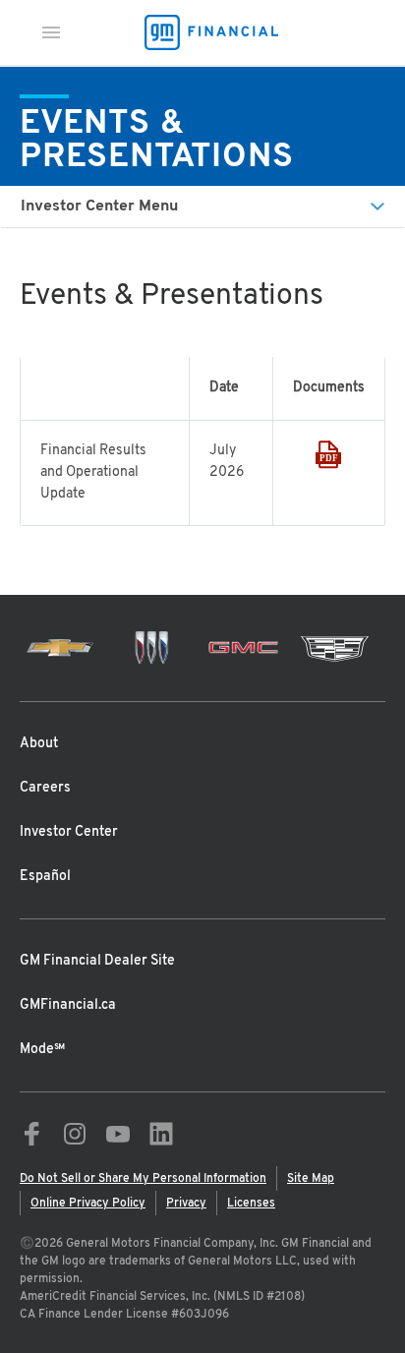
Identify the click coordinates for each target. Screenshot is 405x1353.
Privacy (186, 1203)
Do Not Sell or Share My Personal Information (143, 1179)
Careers (45, 788)
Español (45, 876)
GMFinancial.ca (68, 1005)
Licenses (251, 1203)
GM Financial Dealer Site (97, 961)
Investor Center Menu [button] (99, 206)
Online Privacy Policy (87, 1203)
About (39, 743)
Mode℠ (42, 1049)
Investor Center (69, 832)
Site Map (310, 1179)
